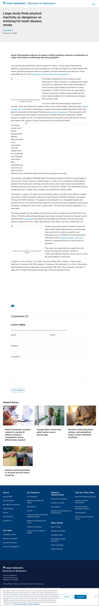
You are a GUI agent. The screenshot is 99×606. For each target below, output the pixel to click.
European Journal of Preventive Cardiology (50, 74)
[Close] (96, 597)
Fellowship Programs (59, 499)
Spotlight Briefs (57, 535)
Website (14, 346)
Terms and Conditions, (21, 604)
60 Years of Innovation (11, 504)
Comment (16, 357)
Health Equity (8, 508)
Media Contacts (57, 549)
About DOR (7, 496)
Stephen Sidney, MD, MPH (72, 238)
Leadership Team (9, 534)
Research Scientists (10, 538)
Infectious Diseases (34, 527)
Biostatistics (31, 506)
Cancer (29, 510)
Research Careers (57, 503)
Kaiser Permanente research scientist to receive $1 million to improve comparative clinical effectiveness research (18, 435)
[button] (93, 3)
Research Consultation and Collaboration (61, 512)
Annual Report (8, 500)
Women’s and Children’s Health (36, 532)
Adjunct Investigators (11, 546)
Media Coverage (57, 545)
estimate (28, 219)
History (5, 512)
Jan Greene (8, 30)
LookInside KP (80, 512)
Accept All (80, 596)
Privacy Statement (34, 604)
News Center (56, 527)
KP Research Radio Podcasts (58, 540)
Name (14, 335)
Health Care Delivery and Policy (36, 522)
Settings (66, 596)
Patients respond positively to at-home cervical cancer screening (17, 472)
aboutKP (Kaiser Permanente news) (82, 508)
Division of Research (58, 112)
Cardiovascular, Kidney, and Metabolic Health (37, 515)
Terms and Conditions (21, 584)
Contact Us (7, 520)
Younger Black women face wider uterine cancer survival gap (49, 432)
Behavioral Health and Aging (35, 501)
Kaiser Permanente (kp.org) (85, 496)
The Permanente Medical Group (84, 518)
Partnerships (55, 507)
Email (53, 335)
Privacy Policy (7, 584)
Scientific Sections (10, 542)
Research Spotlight (58, 531)
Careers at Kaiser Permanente (81, 501)
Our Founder (8, 516)
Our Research (32, 496)
